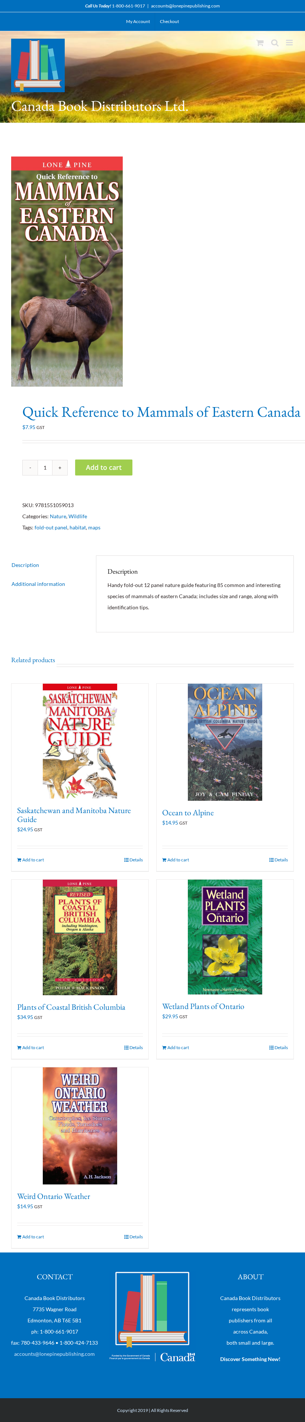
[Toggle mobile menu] (290, 42)
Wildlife (77, 516)
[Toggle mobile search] (275, 42)
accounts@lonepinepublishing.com (185, 6)
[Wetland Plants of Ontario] (225, 937)
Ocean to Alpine (188, 812)
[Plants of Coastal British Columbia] (80, 938)
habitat (78, 527)
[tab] (48, 565)
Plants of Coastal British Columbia (71, 1007)
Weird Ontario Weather (53, 1196)
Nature (58, 516)
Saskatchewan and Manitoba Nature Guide (74, 815)
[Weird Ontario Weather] (80, 1125)
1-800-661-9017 (128, 6)
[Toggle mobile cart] (260, 42)
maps (94, 527)
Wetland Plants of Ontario (203, 1006)
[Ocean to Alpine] (225, 742)
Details (136, 859)
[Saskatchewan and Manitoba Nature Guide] (80, 741)
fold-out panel (51, 527)
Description (25, 565)
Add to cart (104, 467)
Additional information (38, 584)
